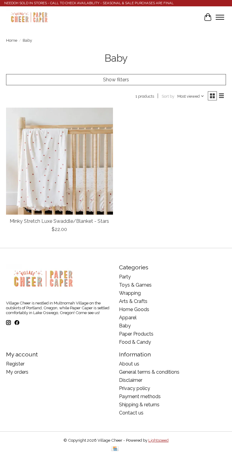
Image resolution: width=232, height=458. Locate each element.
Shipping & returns (139, 405)
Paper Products (136, 334)
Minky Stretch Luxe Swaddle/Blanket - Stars (59, 221)
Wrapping (130, 293)
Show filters (116, 80)
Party (125, 277)
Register (15, 364)
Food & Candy (135, 342)
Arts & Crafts (133, 301)
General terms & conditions (149, 372)
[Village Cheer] (29, 17)
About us (129, 364)
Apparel (128, 317)
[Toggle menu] (220, 17)
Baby (125, 326)
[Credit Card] (115, 449)
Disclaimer (130, 380)
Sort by (168, 96)
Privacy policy (134, 388)
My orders (17, 372)
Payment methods (140, 396)
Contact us (131, 413)
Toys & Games (135, 285)
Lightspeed (158, 440)
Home (11, 40)
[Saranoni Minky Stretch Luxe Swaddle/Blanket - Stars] (59, 161)
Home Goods (134, 309)
